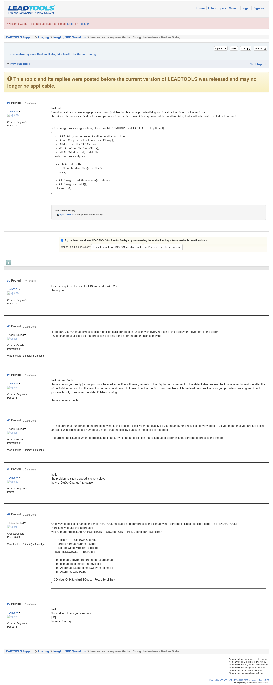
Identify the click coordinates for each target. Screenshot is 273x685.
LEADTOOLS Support (19, 37)
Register (258, 8)
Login (246, 8)
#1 (8, 103)
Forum (200, 8)
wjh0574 (13, 111)
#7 (8, 514)
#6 (8, 469)
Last (244, 48)
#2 (8, 280)
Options (219, 48)
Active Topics (217, 8)
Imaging (43, 37)
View (234, 48)
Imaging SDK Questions (69, 37)
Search (234, 8)
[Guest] (12, 338)
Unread (259, 48)
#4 (8, 375)
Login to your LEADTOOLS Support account (117, 247)
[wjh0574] (13, 114)
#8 (8, 604)
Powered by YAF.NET (218, 680)
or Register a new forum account (162, 247)
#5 (8, 420)
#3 (8, 326)
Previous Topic (20, 64)
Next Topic (257, 64)
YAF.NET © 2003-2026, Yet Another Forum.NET (249, 680)
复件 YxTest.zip (67, 214)
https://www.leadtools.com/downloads (186, 240)
